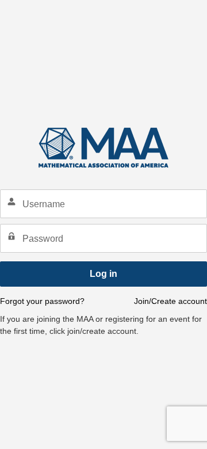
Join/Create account (170, 301)
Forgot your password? (42, 301)
